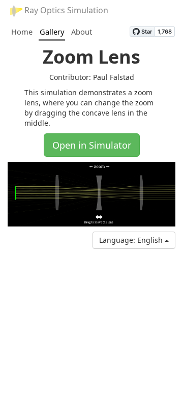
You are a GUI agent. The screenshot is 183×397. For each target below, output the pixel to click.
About (81, 31)
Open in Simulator (91, 145)
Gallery (52, 31)
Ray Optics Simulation (65, 10)
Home (22, 31)
